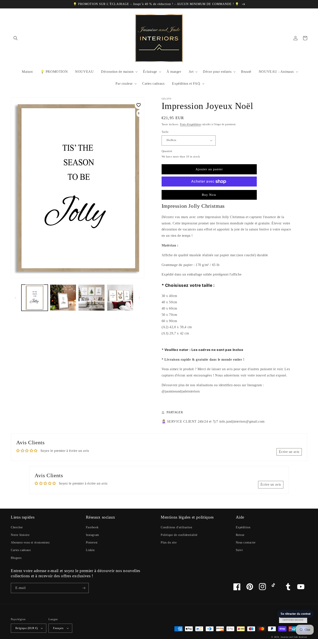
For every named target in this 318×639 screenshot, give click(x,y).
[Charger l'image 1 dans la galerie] (34, 297)
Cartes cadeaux (21, 550)
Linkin (90, 550)
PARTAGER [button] (175, 412)
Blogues (16, 558)
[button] (15, 38)
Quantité (167, 151)
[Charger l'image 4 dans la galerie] (120, 297)
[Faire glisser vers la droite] (139, 297)
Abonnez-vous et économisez (30, 542)
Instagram (92, 535)
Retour (240, 535)
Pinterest (92, 542)
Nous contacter (246, 542)
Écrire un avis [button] (289, 452)
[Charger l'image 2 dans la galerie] (63, 297)
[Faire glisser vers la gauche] (15, 297)
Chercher (17, 527)
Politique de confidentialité (179, 535)
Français (58, 628)
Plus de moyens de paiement (209, 191)
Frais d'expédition (190, 124)
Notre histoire (20, 535)
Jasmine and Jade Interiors (294, 637)
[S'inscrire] (83, 588)
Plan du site (169, 542)
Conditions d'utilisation (176, 527)
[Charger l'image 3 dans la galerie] (91, 297)
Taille (165, 131)
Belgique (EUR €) (26, 628)
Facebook (92, 527)
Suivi (239, 550)
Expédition (243, 527)
